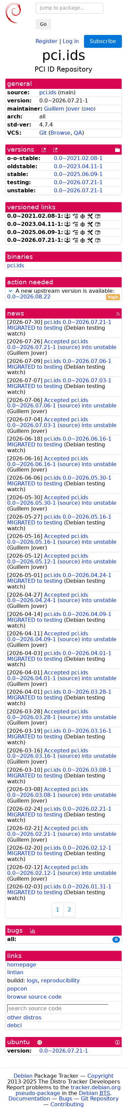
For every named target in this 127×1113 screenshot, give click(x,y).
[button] (10, 291)
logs (32, 980)
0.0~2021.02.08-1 (78, 158)
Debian (23, 1076)
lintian (15, 972)
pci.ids (47, 92)
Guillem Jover (62, 108)
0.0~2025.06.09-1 (78, 174)
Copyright (100, 1076)
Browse (60, 133)
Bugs (65, 1098)
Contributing (67, 1104)
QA (78, 133)
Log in (71, 41)
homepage (21, 964)
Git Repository (100, 1098)
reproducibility (60, 980)
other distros (24, 1017)
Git (43, 133)
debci (14, 1025)
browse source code (34, 997)
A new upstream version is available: (62, 294)
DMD (88, 109)
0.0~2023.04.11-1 (78, 166)
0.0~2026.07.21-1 (78, 182)
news (15, 313)
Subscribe (103, 41)
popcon (17, 988)
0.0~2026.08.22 (28, 296)
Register (47, 41)
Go (43, 24)
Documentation (29, 1098)
